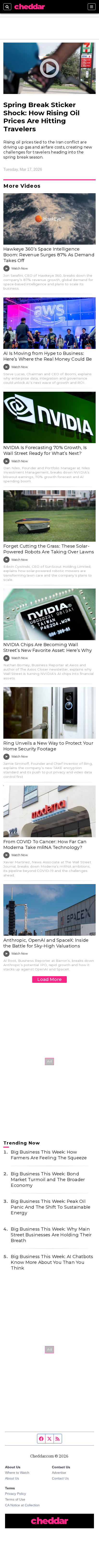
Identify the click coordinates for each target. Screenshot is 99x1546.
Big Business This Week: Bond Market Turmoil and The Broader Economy (48, 1179)
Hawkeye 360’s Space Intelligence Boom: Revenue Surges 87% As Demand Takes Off (48, 254)
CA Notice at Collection (22, 1505)
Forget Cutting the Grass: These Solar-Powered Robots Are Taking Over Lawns (48, 549)
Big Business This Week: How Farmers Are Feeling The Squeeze (49, 1155)
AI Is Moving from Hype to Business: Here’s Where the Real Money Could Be (47, 356)
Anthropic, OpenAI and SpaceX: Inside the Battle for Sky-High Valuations (45, 943)
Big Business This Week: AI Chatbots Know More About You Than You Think (52, 1262)
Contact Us (60, 1478)
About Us (12, 1478)
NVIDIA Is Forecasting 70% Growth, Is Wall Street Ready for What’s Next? (45, 450)
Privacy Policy (15, 1494)
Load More (49, 979)
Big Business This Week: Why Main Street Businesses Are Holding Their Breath (51, 1234)
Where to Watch (17, 1472)
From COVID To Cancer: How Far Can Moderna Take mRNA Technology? (45, 844)
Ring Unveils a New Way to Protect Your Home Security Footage (48, 746)
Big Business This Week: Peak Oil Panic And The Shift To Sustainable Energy (50, 1207)
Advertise (59, 1472)
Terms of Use (15, 1499)
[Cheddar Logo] (29, 7)
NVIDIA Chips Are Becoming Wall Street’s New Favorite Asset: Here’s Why (47, 647)
